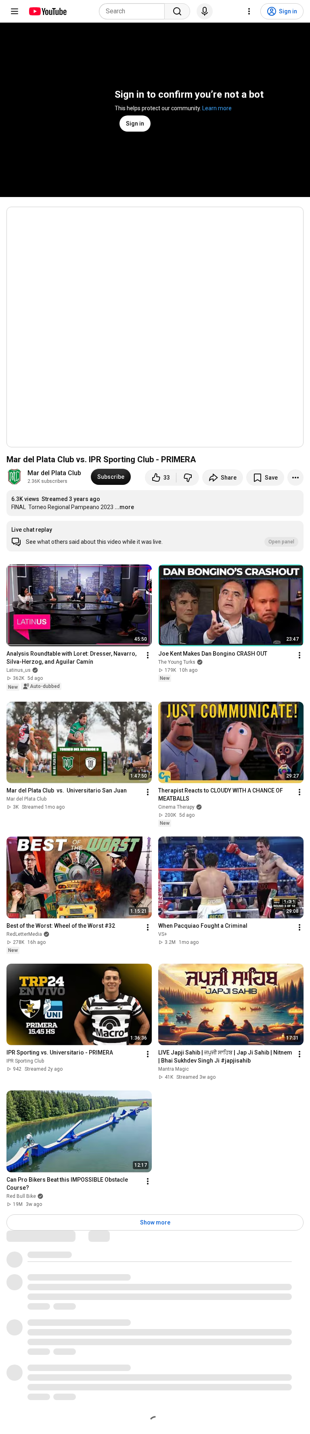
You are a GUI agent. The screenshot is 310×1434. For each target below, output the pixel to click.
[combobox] (134, 11)
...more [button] (124, 507)
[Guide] (14, 11)
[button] (155, 536)
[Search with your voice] (205, 11)
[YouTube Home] (47, 11)
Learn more (217, 108)
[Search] (177, 11)
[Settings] (249, 11)
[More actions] (295, 478)
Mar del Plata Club (54, 473)
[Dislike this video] (187, 478)
